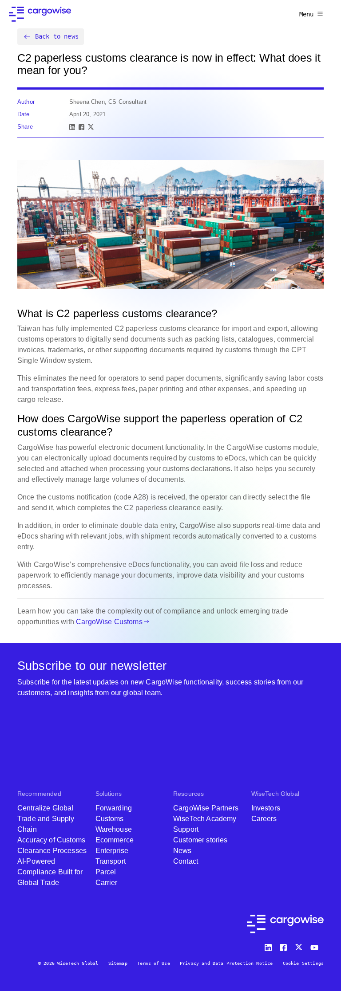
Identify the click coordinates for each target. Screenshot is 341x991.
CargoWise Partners (205, 808)
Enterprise (112, 850)
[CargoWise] (40, 14)
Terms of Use (153, 963)
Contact (185, 861)
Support (185, 829)
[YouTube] (316, 945)
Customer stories (200, 840)
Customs (109, 818)
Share (25, 126)
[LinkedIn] (72, 127)
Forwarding (113, 808)
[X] (91, 127)
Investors (265, 808)
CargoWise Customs (109, 621)
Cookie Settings (303, 963)
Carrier (106, 882)
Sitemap (117, 963)
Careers (264, 818)
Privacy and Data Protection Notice (226, 963)
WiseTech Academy (205, 818)
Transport (110, 861)
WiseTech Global (275, 793)
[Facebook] (81, 127)
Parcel (105, 872)
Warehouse (113, 829)
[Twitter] (299, 945)
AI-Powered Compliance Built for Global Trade (50, 871)
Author (26, 101)
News (182, 850)
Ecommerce (114, 840)
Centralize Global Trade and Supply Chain (46, 818)
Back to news (57, 36)
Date (23, 114)
